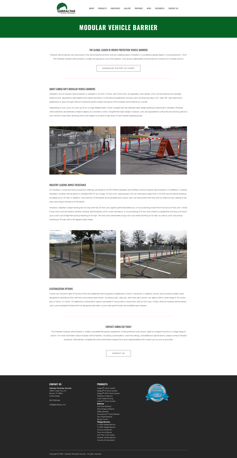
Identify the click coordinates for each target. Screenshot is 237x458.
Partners (139, 8)
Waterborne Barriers (105, 396)
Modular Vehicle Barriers (106, 437)
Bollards (100, 404)
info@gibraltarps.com (57, 404)
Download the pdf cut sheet (118, 68)
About (91, 8)
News (149, 8)
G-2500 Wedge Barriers (106, 427)
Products (102, 8)
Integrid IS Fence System (107, 391)
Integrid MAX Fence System (108, 393)
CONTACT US (118, 353)
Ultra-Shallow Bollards (105, 409)
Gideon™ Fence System (106, 401)
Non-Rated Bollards (104, 417)
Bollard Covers (102, 419)
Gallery (127, 8)
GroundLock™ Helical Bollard (108, 414)
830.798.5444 (54, 400)
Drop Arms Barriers (104, 432)
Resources (159, 8)
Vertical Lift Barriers (104, 430)
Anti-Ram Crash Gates (106, 435)
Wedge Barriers (103, 422)
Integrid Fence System (106, 388)
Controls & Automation (106, 440)
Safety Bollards (103, 411)
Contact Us (173, 8)
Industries (115, 8)
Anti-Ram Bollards (104, 406)
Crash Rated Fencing (105, 398)
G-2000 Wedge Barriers (106, 424)
